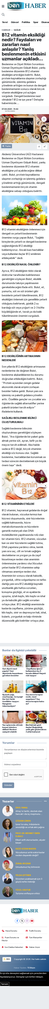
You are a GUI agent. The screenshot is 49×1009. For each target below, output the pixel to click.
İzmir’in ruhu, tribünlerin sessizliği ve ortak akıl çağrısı (30, 826)
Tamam (4, 984)
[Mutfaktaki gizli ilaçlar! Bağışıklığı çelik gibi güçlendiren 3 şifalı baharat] (36, 717)
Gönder (8, 785)
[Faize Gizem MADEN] (7, 852)
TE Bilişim (31, 968)
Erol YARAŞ (21, 808)
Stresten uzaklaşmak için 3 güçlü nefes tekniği (29, 880)
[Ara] (3, 15)
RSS (8, 959)
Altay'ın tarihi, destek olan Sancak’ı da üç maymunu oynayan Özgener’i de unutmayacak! (29, 813)
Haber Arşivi (34, 947)
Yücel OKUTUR (23, 890)
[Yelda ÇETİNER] (7, 878)
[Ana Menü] (3, 6)
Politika (26, 22)
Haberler (6, 30)
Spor (35, 22)
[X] (22, 921)
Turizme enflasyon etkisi (28, 893)
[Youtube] (32, 921)
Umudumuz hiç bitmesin (28, 867)
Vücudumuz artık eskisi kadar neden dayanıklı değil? (30, 854)
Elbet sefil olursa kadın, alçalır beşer (30, 841)
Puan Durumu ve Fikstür (10, 939)
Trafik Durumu (35, 931)
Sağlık (17, 30)
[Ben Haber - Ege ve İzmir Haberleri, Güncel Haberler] (26, 6)
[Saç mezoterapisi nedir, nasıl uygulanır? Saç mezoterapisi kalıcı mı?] (36, 686)
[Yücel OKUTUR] (7, 892)
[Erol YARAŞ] (7, 811)
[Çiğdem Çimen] (7, 824)
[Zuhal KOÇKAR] (7, 865)
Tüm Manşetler (35, 938)
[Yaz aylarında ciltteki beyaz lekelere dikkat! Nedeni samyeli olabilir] (12, 717)
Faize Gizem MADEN (26, 849)
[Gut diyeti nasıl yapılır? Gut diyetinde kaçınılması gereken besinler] (12, 661)
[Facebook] (17, 921)
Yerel (5, 22)
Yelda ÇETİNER (23, 875)
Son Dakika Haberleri (14, 947)
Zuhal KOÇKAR (23, 864)
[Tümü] (45, 801)
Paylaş (8, 146)
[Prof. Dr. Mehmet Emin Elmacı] (7, 837)
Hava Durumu (11, 931)
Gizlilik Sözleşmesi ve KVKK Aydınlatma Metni (23, 980)
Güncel (15, 22)
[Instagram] (27, 921)
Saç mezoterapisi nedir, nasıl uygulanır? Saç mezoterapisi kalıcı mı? (35, 699)
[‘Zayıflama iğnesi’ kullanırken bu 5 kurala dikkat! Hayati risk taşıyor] (36, 661)
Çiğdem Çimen (23, 821)
